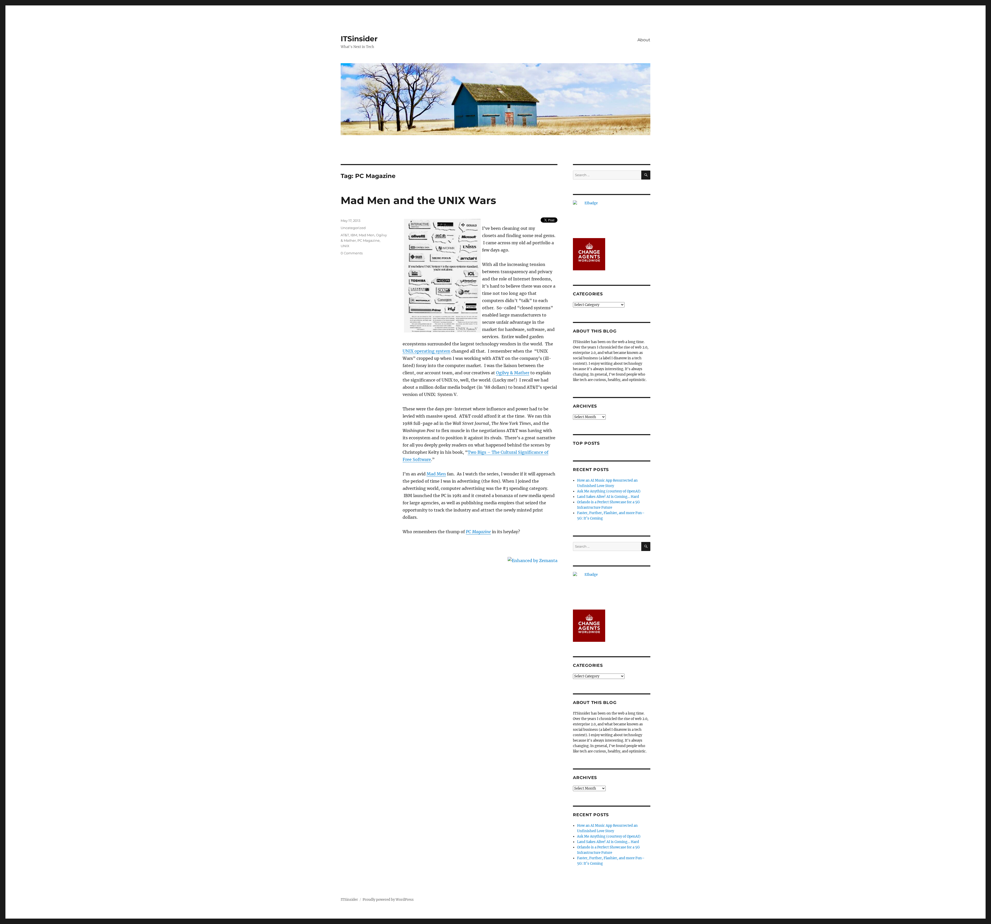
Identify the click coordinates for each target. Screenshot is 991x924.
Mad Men (436, 473)
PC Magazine (478, 531)
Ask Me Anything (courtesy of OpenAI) (609, 491)
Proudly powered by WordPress (388, 899)
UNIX (345, 246)
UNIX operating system (426, 351)
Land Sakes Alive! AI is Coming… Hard (608, 497)
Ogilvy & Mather (512, 372)
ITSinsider (359, 38)
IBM (353, 235)
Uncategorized (353, 228)
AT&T (345, 235)
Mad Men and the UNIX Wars (418, 200)
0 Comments (352, 253)
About (643, 39)
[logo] (611, 216)
